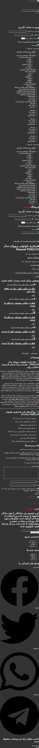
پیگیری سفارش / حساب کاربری (25, 101)
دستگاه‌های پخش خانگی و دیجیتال (24, 87)
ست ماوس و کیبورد (25, 57)
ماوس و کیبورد (26, 64)
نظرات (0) (25, 353)
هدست (29, 78)
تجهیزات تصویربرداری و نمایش (25, 92)
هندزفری (28, 82)
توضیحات (34, 353)
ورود (23, 38)
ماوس (29, 59)
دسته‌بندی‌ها (31, 96)
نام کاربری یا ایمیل (32, 31)
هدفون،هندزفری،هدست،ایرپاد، (29, 241)
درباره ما (32, 98)
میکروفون (28, 76)
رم (30, 53)
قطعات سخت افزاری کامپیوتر (25, 52)
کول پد (29, 66)
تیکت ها (32, 103)
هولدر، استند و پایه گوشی (27, 94)
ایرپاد (29, 73)
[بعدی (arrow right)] (36, 747)
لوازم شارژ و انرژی (29, 84)
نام (37, 481)
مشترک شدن (34, 532)
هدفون (29, 80)
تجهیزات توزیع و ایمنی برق (27, 89)
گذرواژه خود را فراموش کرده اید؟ (28, 42)
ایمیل (37, 485)
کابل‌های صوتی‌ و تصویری (27, 69)
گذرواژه (36, 35)
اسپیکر (29, 75)
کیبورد (29, 62)
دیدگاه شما (35, 466)
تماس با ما (32, 100)
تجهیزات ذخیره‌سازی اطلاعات (26, 91)
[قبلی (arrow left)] (38, 747)
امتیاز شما (35, 463)
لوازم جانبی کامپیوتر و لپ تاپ (25, 55)
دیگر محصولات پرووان (21, 406)
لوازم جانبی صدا (30, 71)
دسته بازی (28, 68)
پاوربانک (29, 85)
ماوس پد (28, 60)
